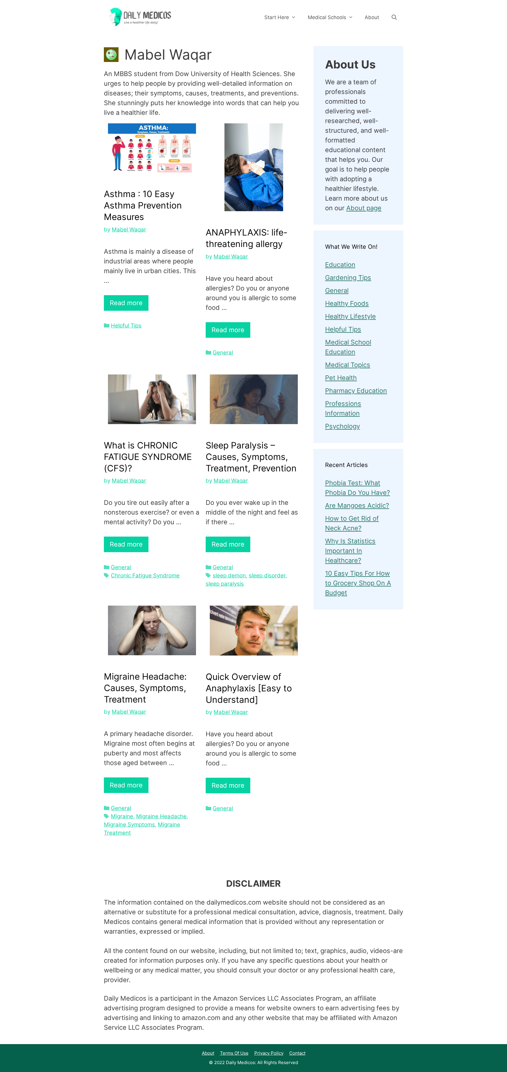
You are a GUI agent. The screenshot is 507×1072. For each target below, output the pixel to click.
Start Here (276, 17)
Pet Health (341, 378)
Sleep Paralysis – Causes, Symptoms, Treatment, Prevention (251, 456)
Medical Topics (347, 365)
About (372, 17)
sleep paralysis (225, 583)
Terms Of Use (234, 1053)
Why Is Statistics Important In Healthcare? (350, 550)
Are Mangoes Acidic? (357, 505)
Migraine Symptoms (129, 824)
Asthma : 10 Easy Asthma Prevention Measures (143, 205)
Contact (297, 1053)
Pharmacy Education (356, 390)
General (223, 352)
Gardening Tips (348, 277)
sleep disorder (267, 575)
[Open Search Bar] (394, 17)
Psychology (342, 426)
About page (363, 208)
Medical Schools (327, 17)
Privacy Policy (268, 1053)
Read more (126, 303)
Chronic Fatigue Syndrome (145, 575)
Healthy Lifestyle (350, 316)
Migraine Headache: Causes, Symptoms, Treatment (145, 688)
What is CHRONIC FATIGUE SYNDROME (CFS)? (148, 456)
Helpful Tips (126, 325)
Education (340, 264)
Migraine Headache (161, 816)
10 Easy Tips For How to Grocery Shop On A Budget (358, 583)
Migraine (122, 816)
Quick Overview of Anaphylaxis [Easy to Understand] (249, 688)
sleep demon (229, 575)
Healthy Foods (347, 303)
